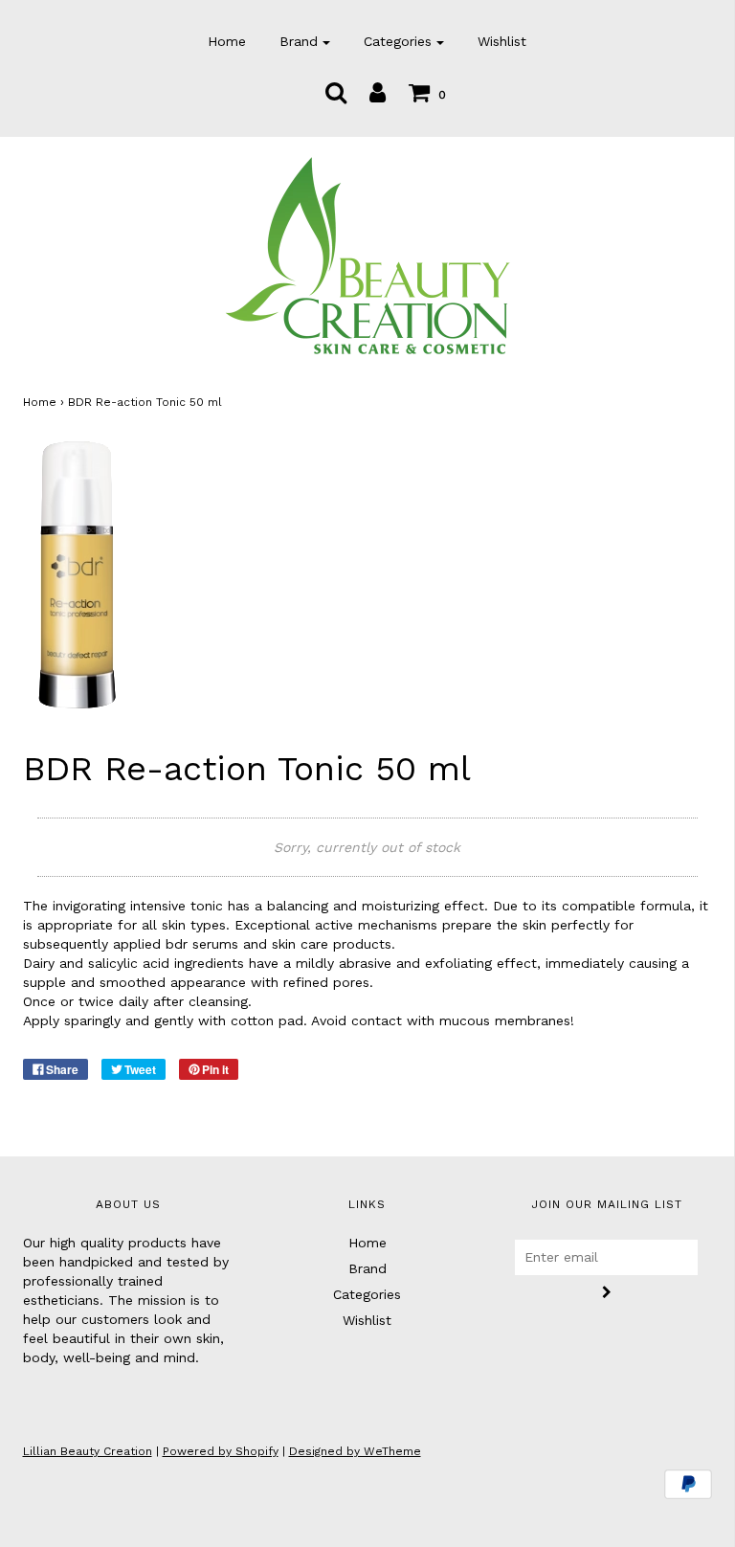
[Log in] (377, 91)
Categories (367, 1294)
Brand (367, 1268)
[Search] (336, 91)
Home (227, 41)
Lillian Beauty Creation (87, 1451)
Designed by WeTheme (355, 1451)
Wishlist (502, 41)
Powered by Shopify (220, 1451)
